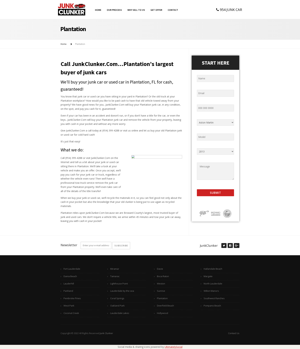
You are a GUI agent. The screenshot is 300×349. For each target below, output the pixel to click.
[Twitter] (224, 245)
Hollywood (162, 313)
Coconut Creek (71, 313)
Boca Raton (163, 276)
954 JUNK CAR (230, 9)
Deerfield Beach (165, 305)
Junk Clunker (106, 333)
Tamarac (114, 276)
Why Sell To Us (136, 9)
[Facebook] (230, 245)
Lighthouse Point (119, 283)
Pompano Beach (212, 305)
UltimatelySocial (173, 346)
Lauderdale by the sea (122, 290)
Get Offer (156, 9)
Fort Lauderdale (72, 268)
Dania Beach (70, 276)
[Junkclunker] (71, 9)
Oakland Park (117, 305)
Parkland (68, 290)
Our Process (114, 9)
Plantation (162, 298)
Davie (160, 268)
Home (98, 9)
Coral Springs (117, 298)
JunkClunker (209, 245)
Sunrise (161, 290)
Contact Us (233, 333)
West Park (69, 305)
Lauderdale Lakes (119, 313)
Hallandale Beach (213, 268)
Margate (208, 276)
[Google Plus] (236, 245)
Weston (161, 283)
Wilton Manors (211, 290)
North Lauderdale (213, 283)
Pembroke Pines (72, 298)
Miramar (114, 268)
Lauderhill (69, 283)
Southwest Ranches (214, 298)
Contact (173, 9)
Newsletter (69, 245)
